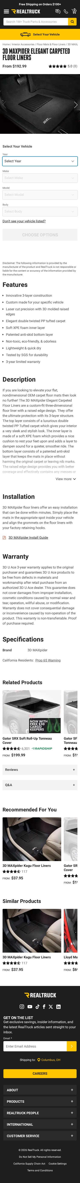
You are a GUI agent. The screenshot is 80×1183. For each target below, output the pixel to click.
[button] (40, 1090)
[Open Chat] (57, 11)
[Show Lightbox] (40, 104)
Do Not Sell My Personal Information (40, 1156)
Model (6, 187)
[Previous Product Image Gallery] (4, 104)
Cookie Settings (58, 1163)
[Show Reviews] (63, 66)
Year (5, 154)
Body (5, 204)
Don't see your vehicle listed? (24, 221)
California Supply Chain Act (29, 1163)
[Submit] (72, 1046)
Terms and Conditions (40, 1170)
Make (6, 171)
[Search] (72, 21)
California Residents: (32, 660)
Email (7, 1038)
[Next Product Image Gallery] (76, 104)
